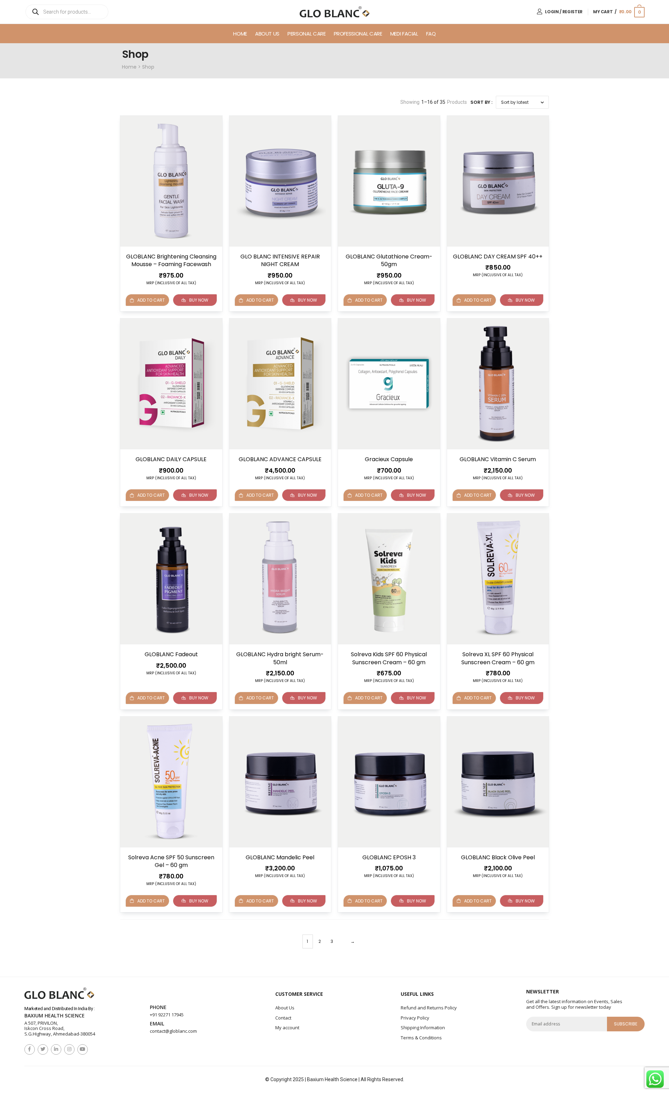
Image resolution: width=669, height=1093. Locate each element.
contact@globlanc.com (173, 1031)
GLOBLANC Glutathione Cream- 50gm (389, 260)
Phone (158, 1007)
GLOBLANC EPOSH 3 (389, 857)
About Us (267, 33)
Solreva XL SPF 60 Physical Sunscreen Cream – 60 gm (498, 658)
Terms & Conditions (421, 1037)
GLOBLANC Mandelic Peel (280, 857)
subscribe (626, 1024)
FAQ (431, 33)
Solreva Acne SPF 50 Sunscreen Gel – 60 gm (171, 861)
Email (157, 1024)
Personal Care (306, 33)
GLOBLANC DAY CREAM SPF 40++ (498, 257)
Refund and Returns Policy (429, 1008)
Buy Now (198, 300)
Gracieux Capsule (389, 459)
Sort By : (481, 102)
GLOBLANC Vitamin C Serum (498, 459)
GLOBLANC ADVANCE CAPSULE (280, 459)
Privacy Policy (415, 1018)
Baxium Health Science (54, 1016)
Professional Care (358, 33)
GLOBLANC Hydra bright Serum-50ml (280, 658)
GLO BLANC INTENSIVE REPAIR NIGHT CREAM (280, 260)
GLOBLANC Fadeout (171, 654)
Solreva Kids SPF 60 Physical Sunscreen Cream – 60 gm (389, 658)
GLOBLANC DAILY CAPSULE (171, 459)
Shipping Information (423, 1027)
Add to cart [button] (151, 300)
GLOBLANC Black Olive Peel (498, 857)
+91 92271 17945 (167, 1014)
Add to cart (478, 901)
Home (240, 33)
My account (287, 1027)
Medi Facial (404, 33)
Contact (283, 1018)
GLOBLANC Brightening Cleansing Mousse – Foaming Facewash (171, 260)
